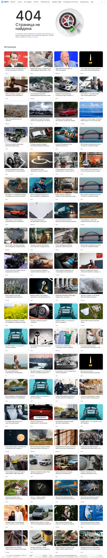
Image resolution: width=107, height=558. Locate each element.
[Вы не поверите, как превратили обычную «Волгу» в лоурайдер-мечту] (16, 391)
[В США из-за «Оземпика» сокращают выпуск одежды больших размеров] (66, 340)
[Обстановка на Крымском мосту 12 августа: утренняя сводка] (91, 139)
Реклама (15, 556)
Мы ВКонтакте (38, 556)
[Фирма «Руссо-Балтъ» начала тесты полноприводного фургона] (41, 517)
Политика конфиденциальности (97, 556)
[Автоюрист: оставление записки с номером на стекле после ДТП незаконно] (16, 189)
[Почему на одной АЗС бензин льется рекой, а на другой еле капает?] (41, 239)
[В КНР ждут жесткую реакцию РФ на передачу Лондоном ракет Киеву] (16, 239)
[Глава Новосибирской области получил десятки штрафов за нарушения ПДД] (66, 391)
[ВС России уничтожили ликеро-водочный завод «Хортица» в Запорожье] (41, 441)
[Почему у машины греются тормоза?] (41, 315)
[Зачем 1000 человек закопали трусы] (91, 315)
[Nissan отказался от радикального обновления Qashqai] (41, 416)
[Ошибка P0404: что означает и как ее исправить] (16, 340)
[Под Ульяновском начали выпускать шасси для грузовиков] (66, 214)
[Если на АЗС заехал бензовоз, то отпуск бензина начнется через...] (91, 164)
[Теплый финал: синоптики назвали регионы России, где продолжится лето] (91, 214)
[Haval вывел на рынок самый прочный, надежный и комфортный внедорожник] (66, 416)
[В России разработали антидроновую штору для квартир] (41, 214)
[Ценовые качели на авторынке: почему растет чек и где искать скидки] (91, 542)
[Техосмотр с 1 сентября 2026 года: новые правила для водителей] (91, 88)
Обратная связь (70, 556)
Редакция (45, 556)
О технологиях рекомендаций (82, 556)
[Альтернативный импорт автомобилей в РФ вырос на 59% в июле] (91, 340)
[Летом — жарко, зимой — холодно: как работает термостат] (41, 491)
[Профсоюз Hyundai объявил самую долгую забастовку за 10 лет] (91, 441)
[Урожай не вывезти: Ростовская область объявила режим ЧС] (41, 365)
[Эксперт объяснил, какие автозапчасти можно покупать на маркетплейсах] (41, 542)
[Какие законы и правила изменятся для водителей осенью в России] (66, 189)
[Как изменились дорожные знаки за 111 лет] (41, 340)
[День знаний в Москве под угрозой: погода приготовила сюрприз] (66, 517)
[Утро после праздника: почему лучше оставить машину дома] (91, 391)
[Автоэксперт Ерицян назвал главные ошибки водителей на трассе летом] (66, 491)
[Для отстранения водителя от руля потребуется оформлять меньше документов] (41, 189)
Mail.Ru (3, 556)
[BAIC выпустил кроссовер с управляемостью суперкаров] (16, 214)
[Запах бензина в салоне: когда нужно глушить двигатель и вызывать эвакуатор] (66, 542)
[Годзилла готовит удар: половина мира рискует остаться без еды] (91, 113)
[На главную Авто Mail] (6, 2)
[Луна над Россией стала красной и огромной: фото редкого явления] (16, 441)
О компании (9, 556)
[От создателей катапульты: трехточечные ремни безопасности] (16, 416)
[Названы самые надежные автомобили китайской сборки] (66, 113)
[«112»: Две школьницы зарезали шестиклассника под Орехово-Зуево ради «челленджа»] (91, 63)
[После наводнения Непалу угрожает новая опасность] (66, 239)
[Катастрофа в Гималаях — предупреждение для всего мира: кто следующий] (41, 88)
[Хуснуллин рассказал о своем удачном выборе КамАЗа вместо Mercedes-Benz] (91, 517)
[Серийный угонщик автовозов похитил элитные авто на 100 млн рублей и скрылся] (41, 113)
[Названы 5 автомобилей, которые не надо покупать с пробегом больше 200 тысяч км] (66, 88)
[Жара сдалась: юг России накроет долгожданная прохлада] (16, 542)
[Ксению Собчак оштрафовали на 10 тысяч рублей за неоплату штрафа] (16, 63)
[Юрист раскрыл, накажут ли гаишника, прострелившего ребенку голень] (16, 88)
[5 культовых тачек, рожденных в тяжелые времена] (66, 365)
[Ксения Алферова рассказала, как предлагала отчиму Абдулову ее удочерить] (16, 164)
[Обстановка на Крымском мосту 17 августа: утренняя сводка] (91, 189)
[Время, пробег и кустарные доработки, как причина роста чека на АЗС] (41, 290)
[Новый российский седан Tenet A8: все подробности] (41, 466)
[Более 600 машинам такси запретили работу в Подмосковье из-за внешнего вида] (66, 139)
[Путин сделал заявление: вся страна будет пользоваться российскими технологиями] (66, 265)
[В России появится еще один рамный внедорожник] (16, 139)
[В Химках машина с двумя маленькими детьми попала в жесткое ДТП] (41, 139)
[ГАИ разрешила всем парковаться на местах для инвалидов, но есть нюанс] (41, 164)
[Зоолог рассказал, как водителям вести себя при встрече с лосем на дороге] (16, 491)
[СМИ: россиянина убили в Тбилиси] (16, 113)
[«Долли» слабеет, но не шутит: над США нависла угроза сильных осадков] (91, 290)
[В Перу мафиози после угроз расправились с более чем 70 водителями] (66, 164)
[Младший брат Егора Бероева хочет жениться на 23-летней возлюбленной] (16, 517)
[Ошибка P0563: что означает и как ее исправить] (66, 315)
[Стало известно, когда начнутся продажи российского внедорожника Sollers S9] (16, 265)
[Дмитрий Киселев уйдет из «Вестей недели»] (66, 63)
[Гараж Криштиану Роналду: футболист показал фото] (66, 466)
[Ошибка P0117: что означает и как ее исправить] (91, 416)
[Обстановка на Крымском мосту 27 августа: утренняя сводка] (91, 239)
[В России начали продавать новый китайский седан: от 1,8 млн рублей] (41, 265)
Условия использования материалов (56, 556)
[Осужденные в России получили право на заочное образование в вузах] (66, 441)
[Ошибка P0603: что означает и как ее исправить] (41, 391)
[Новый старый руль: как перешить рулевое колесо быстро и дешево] (91, 466)
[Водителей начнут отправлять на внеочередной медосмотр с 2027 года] (41, 63)
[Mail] (2, 2)
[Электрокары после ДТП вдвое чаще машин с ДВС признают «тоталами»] (16, 466)
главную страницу (32, 37)
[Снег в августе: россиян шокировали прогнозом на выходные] (16, 290)
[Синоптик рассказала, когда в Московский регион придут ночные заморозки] (91, 491)
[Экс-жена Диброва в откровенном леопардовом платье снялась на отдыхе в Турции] (16, 365)
